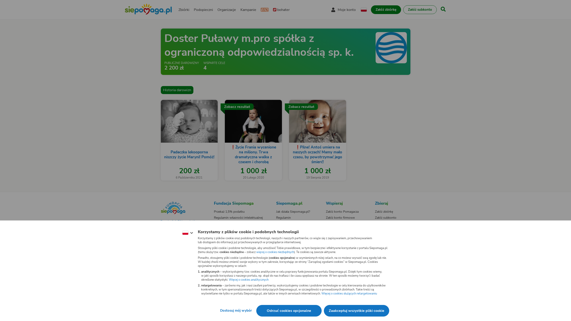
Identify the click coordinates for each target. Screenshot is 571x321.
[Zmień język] (187, 233)
